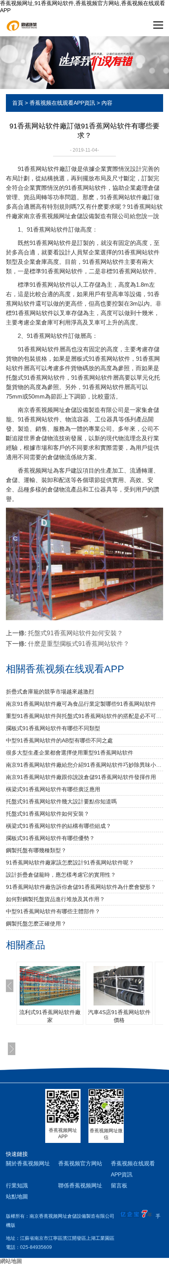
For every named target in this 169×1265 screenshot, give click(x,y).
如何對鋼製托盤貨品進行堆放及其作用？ (55, 899)
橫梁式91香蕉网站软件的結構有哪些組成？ (58, 826)
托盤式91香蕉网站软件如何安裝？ (47, 814)
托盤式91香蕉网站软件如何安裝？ (75, 633)
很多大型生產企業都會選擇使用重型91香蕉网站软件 (69, 752)
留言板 (119, 1185)
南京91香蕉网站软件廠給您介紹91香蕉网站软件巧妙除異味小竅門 (84, 765)
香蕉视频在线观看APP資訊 (62, 103)
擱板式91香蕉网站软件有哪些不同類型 (53, 728)
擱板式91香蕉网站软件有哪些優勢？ (50, 838)
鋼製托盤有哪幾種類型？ (36, 850)
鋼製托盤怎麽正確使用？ (36, 923)
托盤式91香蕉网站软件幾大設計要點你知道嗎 (61, 801)
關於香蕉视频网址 (28, 1163)
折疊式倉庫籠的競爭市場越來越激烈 (50, 691)
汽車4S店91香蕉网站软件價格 (119, 1016)
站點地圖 (17, 1196)
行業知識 (17, 1185)
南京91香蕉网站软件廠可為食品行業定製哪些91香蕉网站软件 (81, 704)
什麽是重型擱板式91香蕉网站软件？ (78, 643)
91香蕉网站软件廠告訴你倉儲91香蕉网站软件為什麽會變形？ (81, 887)
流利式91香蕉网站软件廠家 (50, 1016)
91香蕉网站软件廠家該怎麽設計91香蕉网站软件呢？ (70, 862)
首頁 (17, 103)
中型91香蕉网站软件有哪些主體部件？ (53, 911)
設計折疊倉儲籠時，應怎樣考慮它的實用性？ (61, 875)
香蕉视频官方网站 (80, 1163)
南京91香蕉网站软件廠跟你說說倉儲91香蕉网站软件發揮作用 (81, 777)
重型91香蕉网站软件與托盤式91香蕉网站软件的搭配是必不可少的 (84, 716)
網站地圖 (11, 1261)
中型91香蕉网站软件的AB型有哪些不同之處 (59, 740)
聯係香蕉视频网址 (80, 1185)
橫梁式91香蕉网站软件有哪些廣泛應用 (53, 789)
